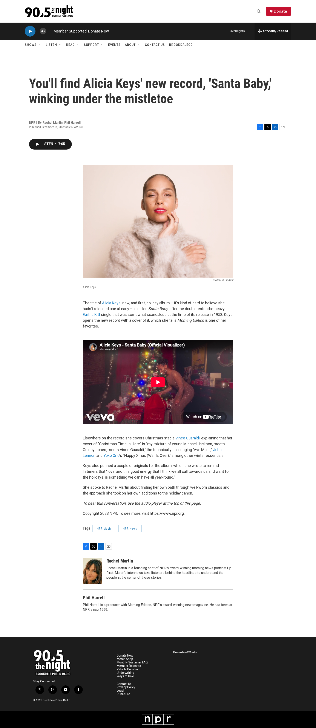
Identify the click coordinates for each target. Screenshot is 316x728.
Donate (280, 11)
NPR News (130, 528)
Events (114, 44)
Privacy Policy (126, 687)
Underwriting (125, 672)
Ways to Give (125, 676)
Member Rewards (129, 666)
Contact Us (155, 44)
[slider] (50, 31)
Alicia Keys (111, 303)
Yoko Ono (111, 455)
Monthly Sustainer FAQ (132, 662)
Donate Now (98, 31)
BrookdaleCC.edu (185, 652)
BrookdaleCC (181, 44)
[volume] (43, 31)
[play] (30, 31)
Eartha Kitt (91, 314)
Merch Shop (125, 659)
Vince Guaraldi (187, 438)
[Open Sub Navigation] (39, 44)
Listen (51, 44)
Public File (123, 694)
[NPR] (158, 719)
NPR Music (104, 528)
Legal (120, 690)
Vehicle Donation (128, 669)
